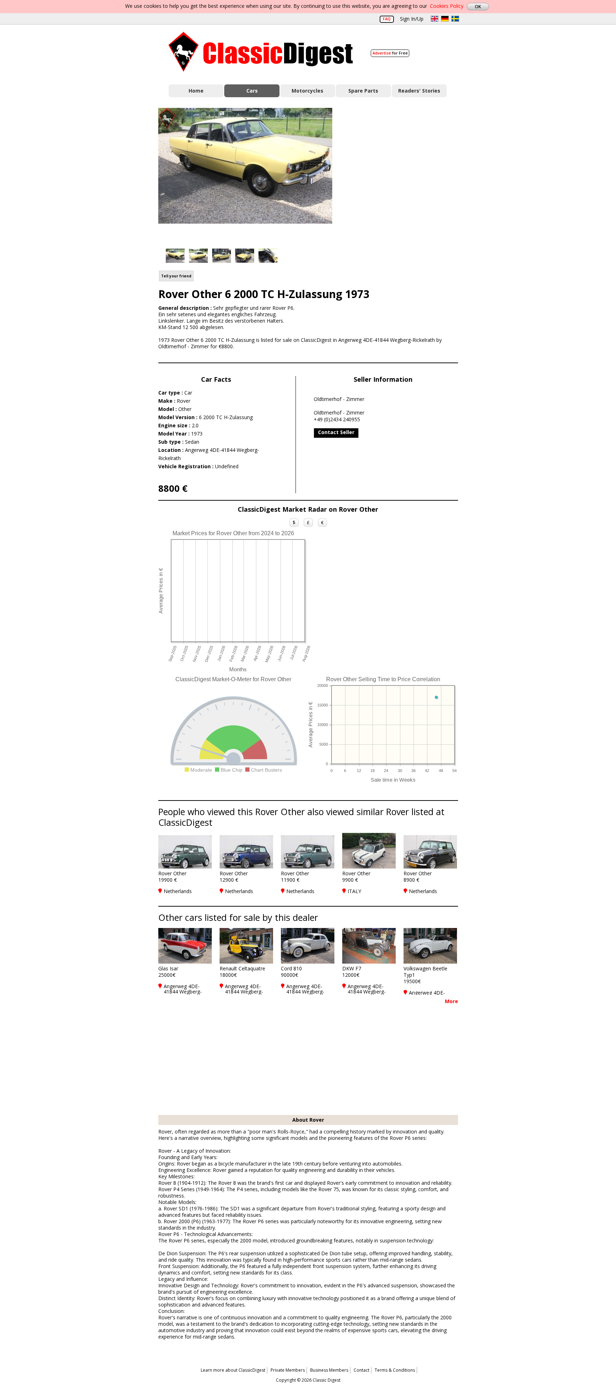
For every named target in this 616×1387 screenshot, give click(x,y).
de (445, 19)
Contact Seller (336, 432)
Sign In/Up (411, 18)
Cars (252, 90)
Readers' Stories (419, 90)
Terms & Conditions (395, 1370)
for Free (390, 53)
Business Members (329, 1370)
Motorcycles (307, 90)
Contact (361, 1370)
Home (196, 90)
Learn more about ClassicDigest (233, 1370)
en (434, 19)
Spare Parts (363, 90)
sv (455, 19)
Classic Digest (261, 52)
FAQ (387, 18)
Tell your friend (176, 275)
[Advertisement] (402, 172)
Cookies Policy (446, 5)
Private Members (288, 1370)
